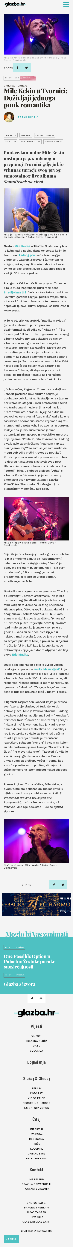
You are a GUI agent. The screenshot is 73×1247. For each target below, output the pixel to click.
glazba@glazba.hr (36, 1221)
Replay (36, 1088)
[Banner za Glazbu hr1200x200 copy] (36, 904)
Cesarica (36, 1050)
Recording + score (37, 1103)
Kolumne (36, 1148)
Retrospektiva (36, 1158)
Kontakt (36, 1169)
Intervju (36, 1129)
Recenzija (36, 1139)
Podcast (36, 1093)
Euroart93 (44, 1231)
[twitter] (26, 67)
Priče (37, 1143)
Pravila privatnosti (36, 1184)
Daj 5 (36, 1045)
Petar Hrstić (28, 117)
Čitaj (36, 1119)
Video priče (36, 1098)
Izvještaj (36, 1134)
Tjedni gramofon (36, 1108)
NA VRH (11, 1239)
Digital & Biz (37, 1153)
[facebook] (17, 67)
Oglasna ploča (36, 1041)
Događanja (36, 1062)
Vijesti (36, 1026)
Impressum (36, 1179)
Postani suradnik (36, 1188)
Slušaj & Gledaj (36, 1078)
